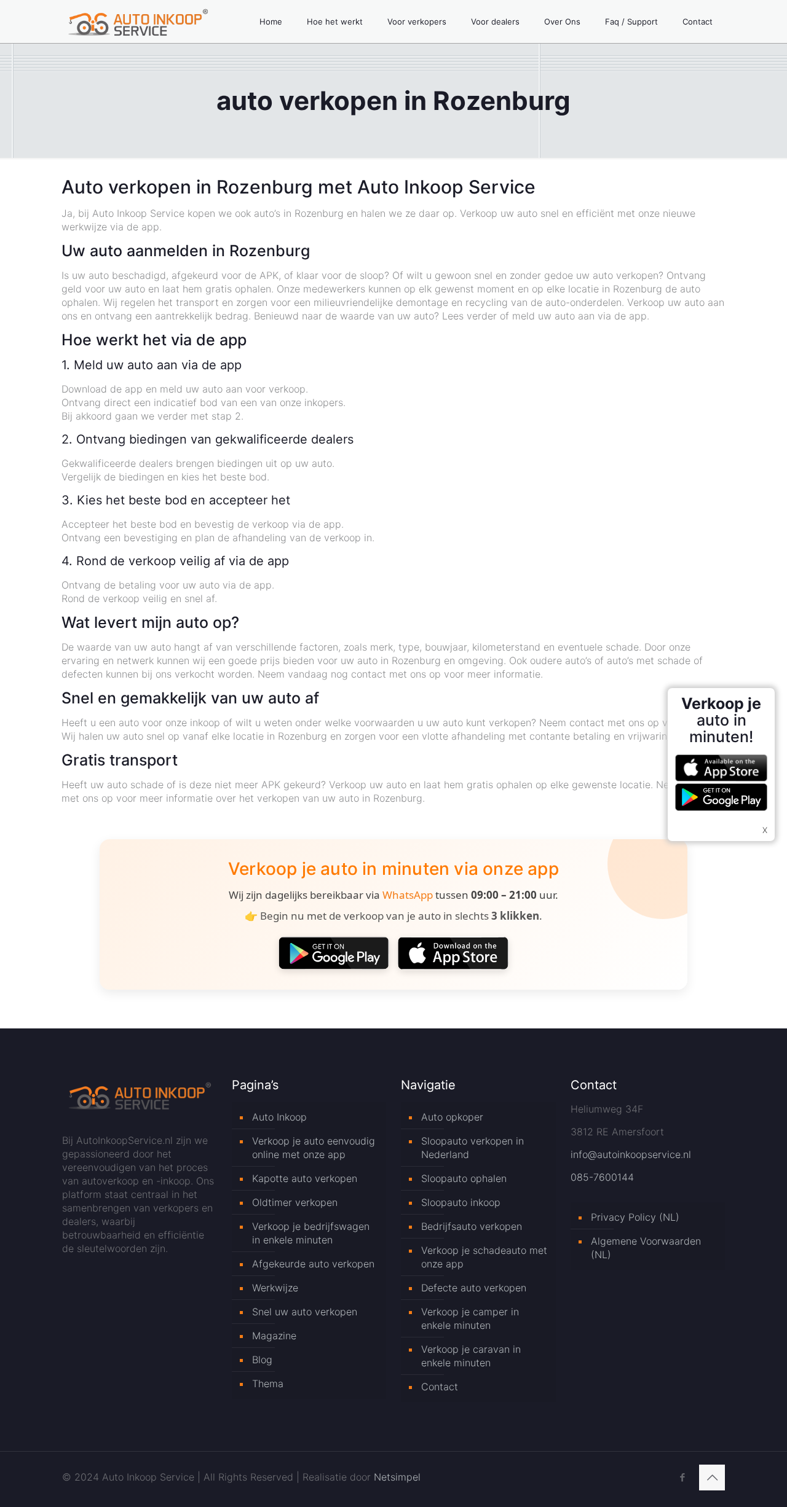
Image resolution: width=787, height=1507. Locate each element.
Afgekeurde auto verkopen (313, 1264)
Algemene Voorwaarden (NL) (646, 1248)
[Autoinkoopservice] (138, 21)
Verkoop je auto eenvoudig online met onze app (313, 1148)
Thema (267, 1383)
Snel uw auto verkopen (304, 1311)
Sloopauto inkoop (460, 1202)
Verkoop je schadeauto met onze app (484, 1257)
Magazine (274, 1335)
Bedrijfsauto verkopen (471, 1226)
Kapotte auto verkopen (304, 1178)
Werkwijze (275, 1288)
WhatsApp (407, 895)
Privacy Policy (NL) (635, 1217)
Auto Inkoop (279, 1117)
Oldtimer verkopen (295, 1202)
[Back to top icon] (712, 1477)
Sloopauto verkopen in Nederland (472, 1148)
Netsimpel (397, 1477)
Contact (439, 1386)
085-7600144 (602, 1177)
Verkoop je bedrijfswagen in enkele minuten (311, 1233)
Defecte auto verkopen (473, 1288)
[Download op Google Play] (334, 952)
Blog (262, 1359)
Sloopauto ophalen (464, 1178)
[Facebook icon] (682, 1477)
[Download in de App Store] (453, 952)
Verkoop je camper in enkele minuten (470, 1318)
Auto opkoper (452, 1117)
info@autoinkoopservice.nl (631, 1154)
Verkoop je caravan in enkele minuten (471, 1356)
